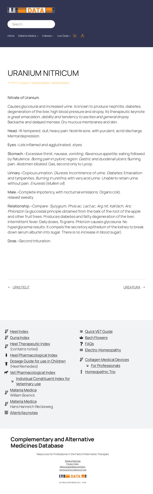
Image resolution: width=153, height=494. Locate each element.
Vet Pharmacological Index (32, 372)
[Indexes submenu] (52, 36)
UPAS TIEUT (21, 287)
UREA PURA (132, 287)
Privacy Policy (72, 463)
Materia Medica (41, 82)
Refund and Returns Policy (72, 466)
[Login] (82, 36)
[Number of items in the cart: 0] (74, 36)
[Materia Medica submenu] (37, 36)
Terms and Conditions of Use (72, 469)
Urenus (24, 82)
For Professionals (105, 365)
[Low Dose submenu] (70, 36)
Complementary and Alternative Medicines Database (52, 442)
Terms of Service (73, 461)
